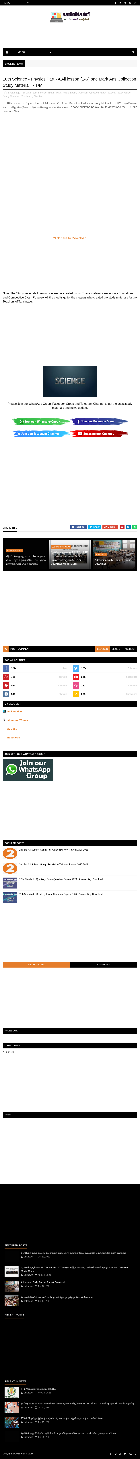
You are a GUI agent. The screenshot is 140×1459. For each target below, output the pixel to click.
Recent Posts (36, 965)
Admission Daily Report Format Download (113, 561)
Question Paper (97, 92)
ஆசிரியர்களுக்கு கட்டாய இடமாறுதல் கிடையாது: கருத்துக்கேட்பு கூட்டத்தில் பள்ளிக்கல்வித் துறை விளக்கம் (26, 560)
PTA (58, 92)
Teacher (38, 96)
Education (101, 555)
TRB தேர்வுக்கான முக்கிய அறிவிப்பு (38, 1388)
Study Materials (11, 96)
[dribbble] (125, 3)
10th (28, 92)
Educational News (61, 547)
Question (83, 92)
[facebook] (116, 3)
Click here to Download (69, 238)
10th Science (39, 92)
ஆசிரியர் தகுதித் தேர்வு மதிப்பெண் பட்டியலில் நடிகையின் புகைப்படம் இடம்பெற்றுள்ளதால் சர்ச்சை (68, 1433)
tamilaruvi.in (14, 711)
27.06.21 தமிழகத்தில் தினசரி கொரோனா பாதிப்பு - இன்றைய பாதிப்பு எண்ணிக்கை (62, 1418)
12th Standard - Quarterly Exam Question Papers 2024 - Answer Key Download (61, 879)
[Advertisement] (70, 41)
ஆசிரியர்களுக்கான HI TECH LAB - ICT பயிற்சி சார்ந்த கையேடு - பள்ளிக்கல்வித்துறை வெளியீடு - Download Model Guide (70, 558)
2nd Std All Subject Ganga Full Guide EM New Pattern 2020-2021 (53, 849)
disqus (116, 649)
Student (111, 92)
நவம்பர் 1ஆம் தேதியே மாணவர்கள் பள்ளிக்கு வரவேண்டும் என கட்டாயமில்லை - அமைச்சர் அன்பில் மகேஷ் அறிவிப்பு (77, 1403)
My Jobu (12, 728)
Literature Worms (17, 720)
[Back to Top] (135, 1454)
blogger (102, 649)
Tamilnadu (27, 96)
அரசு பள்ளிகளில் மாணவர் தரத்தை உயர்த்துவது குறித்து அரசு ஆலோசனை (57, 1297)
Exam (51, 92)
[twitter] (120, 3)
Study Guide (124, 92)
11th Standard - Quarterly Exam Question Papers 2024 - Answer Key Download (60, 894)
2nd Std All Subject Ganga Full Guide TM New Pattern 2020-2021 (53, 864)
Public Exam (69, 92)
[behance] (135, 3)
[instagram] (130, 3)
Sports (9, 1052)
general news (14, 551)
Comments (103, 965)
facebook (129, 649)
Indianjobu (13, 737)
